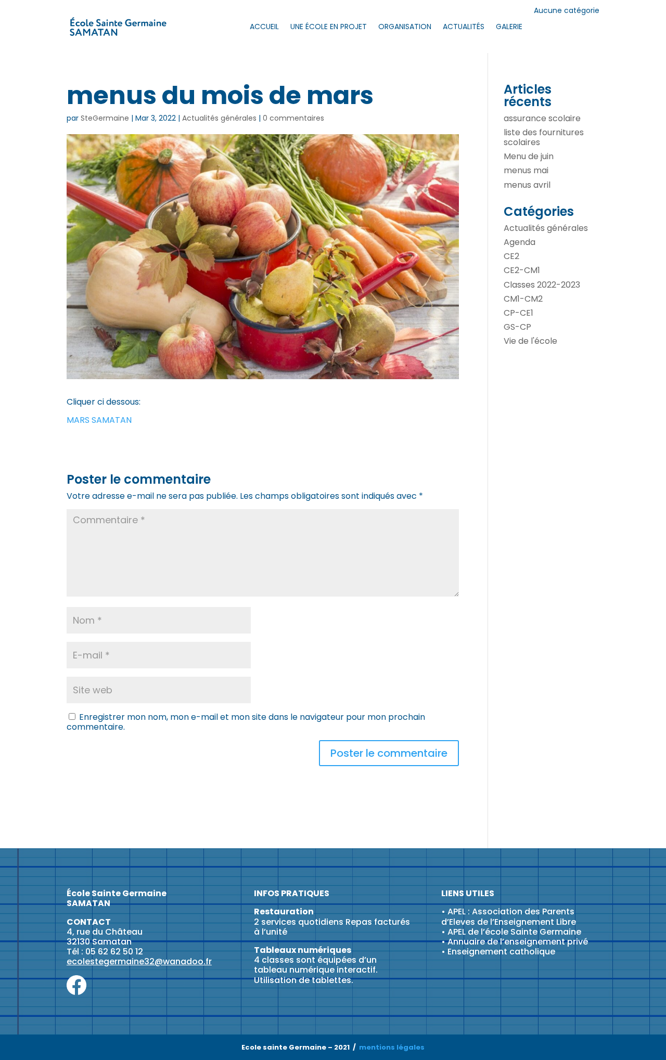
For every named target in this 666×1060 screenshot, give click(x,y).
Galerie (509, 26)
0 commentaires (293, 118)
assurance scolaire (542, 118)
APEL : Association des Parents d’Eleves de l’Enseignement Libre (508, 916)
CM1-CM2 (523, 299)
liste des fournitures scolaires (544, 137)
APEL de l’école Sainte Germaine (514, 932)
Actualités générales (219, 118)
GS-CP (517, 327)
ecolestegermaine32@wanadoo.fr (139, 961)
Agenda (519, 242)
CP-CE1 (518, 313)
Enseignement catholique (501, 952)
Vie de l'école (530, 341)
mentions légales (392, 1047)
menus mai (526, 170)
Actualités (463, 26)
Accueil (264, 26)
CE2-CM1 (522, 270)
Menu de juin (529, 156)
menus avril (527, 185)
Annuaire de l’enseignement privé (517, 942)
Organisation (404, 26)
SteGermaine (105, 118)
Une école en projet (328, 26)
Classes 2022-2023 (542, 285)
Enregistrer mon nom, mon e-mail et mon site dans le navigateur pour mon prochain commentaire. (246, 722)
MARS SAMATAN (99, 420)
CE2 (511, 256)
